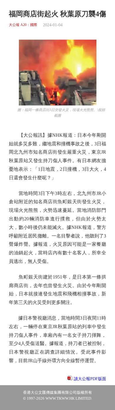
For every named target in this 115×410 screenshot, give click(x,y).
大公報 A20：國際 (23, 25)
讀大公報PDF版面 (90, 379)
